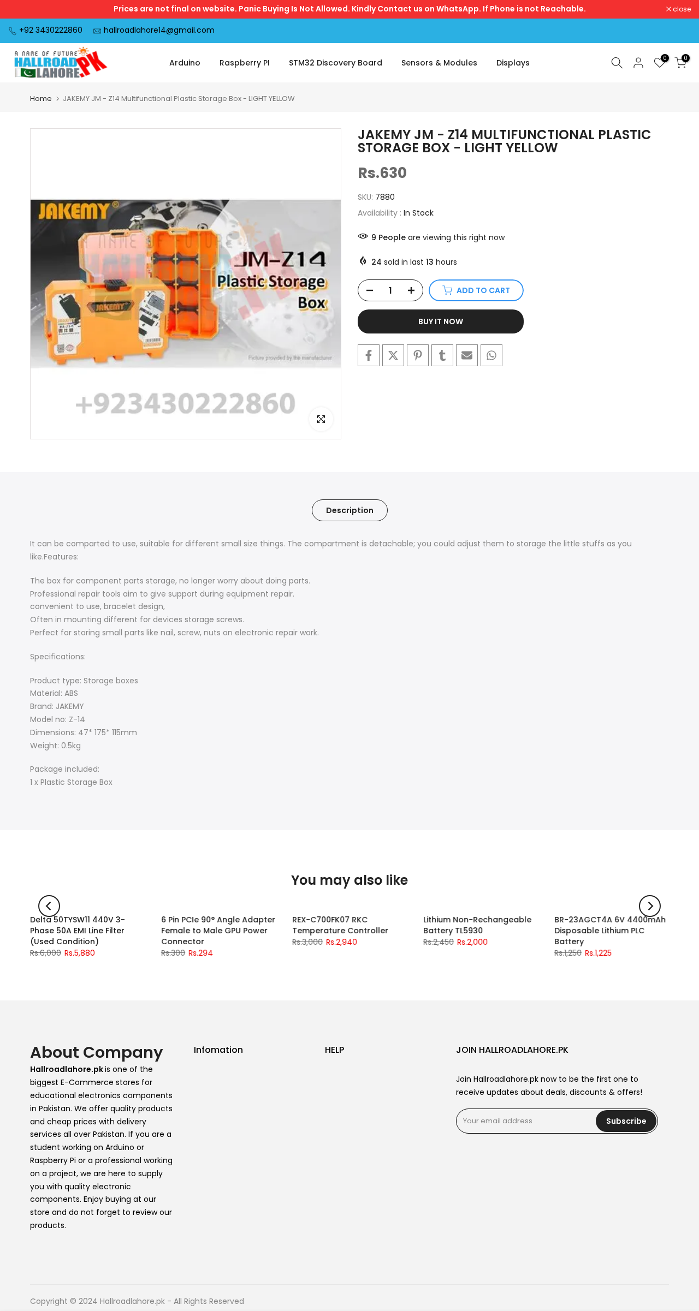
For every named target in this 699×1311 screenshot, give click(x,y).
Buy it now (440, 321)
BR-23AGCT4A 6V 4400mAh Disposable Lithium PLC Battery (610, 930)
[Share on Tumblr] (442, 355)
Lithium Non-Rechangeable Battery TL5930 (477, 925)
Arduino (184, 62)
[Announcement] (349, 9)
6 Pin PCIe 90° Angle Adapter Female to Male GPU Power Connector (218, 930)
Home (41, 98)
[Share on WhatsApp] (491, 355)
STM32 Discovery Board (335, 62)
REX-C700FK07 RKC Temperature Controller (340, 925)
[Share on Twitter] (393, 355)
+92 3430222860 (50, 30)
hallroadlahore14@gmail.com (159, 30)
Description (350, 510)
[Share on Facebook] (369, 355)
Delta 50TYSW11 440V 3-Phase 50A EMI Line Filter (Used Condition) (77, 930)
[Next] (650, 906)
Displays (513, 62)
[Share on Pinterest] (418, 355)
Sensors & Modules (439, 62)
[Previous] (49, 906)
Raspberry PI (245, 62)
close (23, 9)
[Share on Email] (467, 355)
